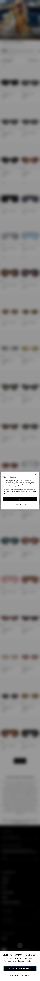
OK (20, 499)
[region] (20, 490)
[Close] (20, 945)
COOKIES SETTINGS (20, 504)
